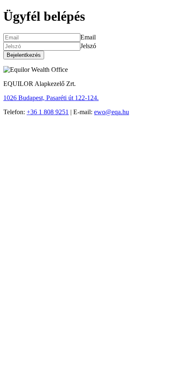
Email (88, 37)
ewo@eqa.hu (111, 111)
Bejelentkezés (24, 55)
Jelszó (88, 45)
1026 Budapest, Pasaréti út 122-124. (51, 97)
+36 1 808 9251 (48, 111)
